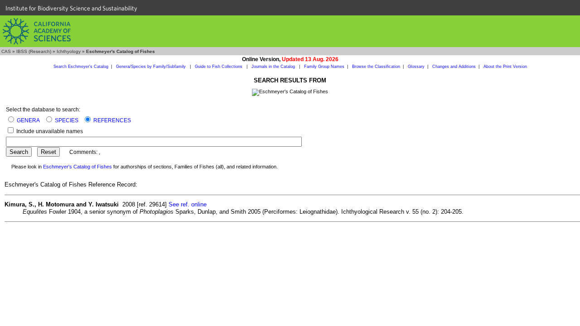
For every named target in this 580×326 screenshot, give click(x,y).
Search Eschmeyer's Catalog (80, 66)
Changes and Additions (454, 66)
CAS (6, 51)
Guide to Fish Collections (219, 66)
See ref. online (188, 204)
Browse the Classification (376, 66)
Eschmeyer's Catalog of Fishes (77, 166)
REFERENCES (112, 120)
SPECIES (66, 120)
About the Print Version (505, 66)
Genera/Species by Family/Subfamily (151, 66)
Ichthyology (69, 51)
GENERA (28, 120)
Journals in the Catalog (273, 66)
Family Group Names (324, 66)
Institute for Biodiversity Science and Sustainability (71, 8)
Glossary (416, 66)
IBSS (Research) (33, 51)
